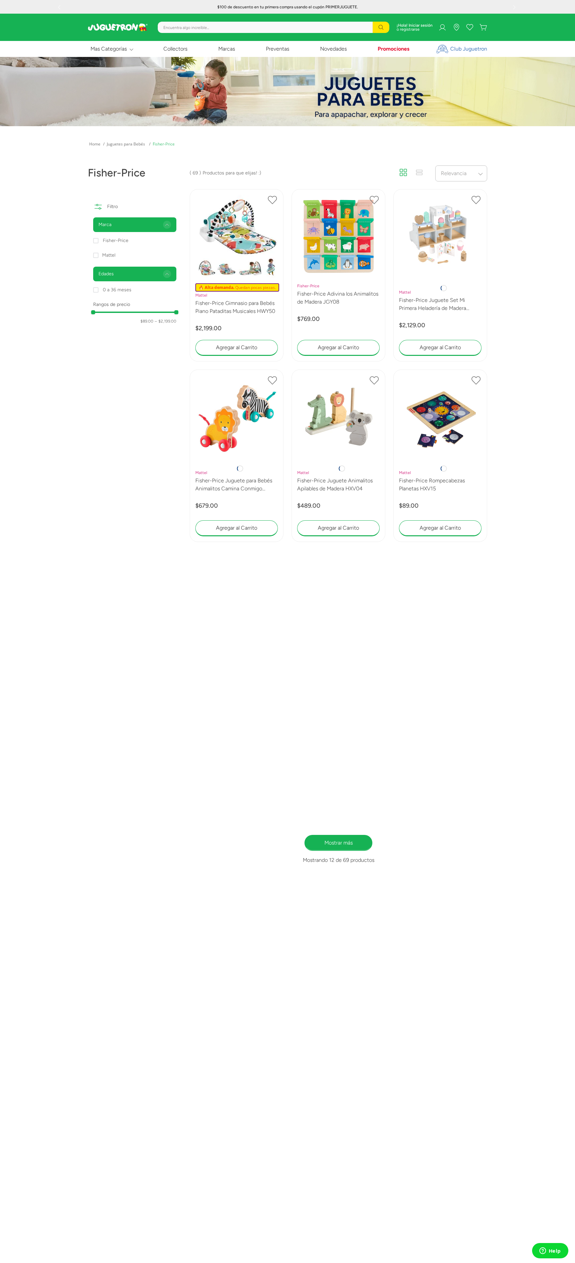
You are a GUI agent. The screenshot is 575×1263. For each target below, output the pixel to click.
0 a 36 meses (117, 290)
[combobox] (273, 27)
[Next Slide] (515, 7)
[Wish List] (470, 27)
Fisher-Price (164, 144)
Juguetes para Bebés (126, 144)
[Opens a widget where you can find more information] (550, 1251)
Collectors (175, 49)
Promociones (393, 49)
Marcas (226, 49)
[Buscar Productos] (381, 27)
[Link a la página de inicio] (95, 144)
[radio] (403, 173)
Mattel (108, 255)
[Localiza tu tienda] (457, 27)
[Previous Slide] (60, 7)
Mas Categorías (109, 49)
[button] (134, 225)
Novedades (333, 49)
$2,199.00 (165, 321)
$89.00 (146, 321)
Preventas (277, 49)
